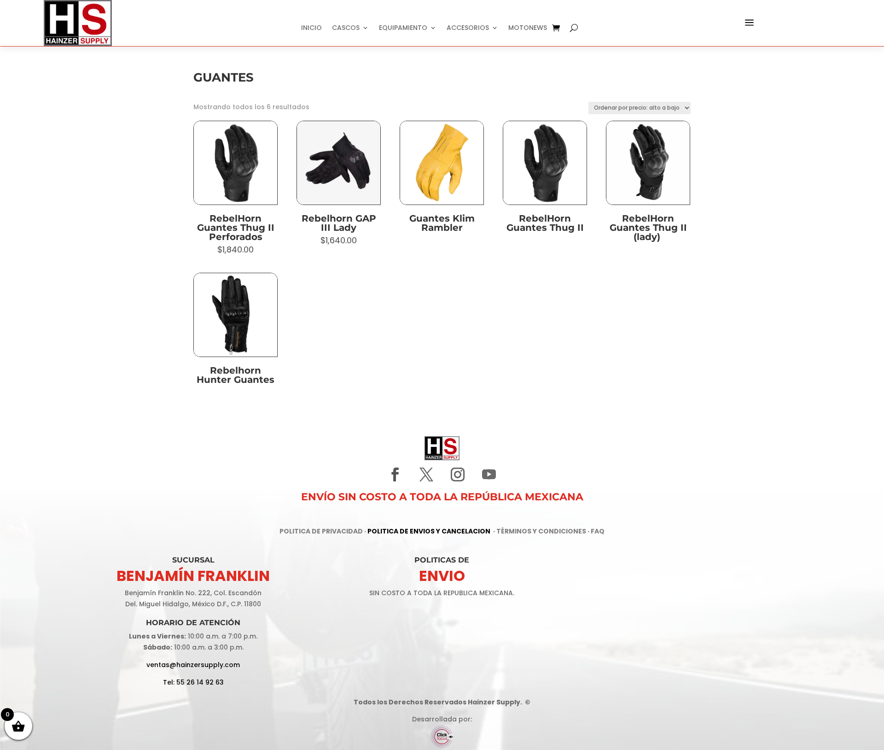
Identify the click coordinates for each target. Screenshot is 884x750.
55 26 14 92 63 (200, 682)
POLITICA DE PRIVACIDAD (321, 531)
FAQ (598, 531)
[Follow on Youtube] (489, 474)
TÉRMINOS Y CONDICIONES (541, 531)
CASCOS (346, 28)
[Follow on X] (426, 474)
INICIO (311, 28)
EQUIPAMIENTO (403, 28)
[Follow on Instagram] (457, 474)
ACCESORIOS (468, 28)
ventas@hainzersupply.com (193, 664)
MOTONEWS (527, 28)
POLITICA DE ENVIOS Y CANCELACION (428, 531)
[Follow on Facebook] (395, 474)
